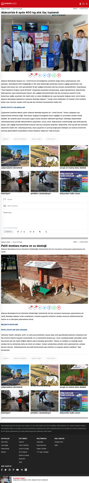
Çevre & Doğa (17, 9)
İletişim (3, 452)
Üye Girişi (4, 442)
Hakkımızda (5, 448)
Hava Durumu (41, 445)
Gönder (8, 231)
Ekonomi (22, 459)
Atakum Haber (5, 9)
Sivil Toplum (23, 452)
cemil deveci (51, 139)
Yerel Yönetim (24, 445)
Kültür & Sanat (24, 455)
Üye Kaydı (4, 445)
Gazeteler (40, 442)
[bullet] (33, 231)
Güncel (21, 442)
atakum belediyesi (20, 139)
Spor (20, 462)
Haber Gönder (41, 448)
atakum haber (36, 139)
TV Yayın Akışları (43, 452)
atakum (5, 139)
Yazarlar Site (58, 442)
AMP (56, 445)
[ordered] (30, 231)
